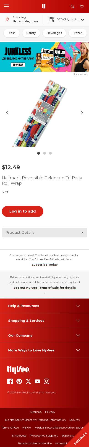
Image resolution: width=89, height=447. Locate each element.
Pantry (31, 33)
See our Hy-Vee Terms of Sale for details (44, 287)
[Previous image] (7, 112)
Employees (19, 435)
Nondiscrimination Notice (35, 443)
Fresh (12, 33)
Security (74, 419)
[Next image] (82, 112)
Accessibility (63, 443)
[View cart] (81, 6)
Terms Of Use (10, 427)
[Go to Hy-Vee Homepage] (45, 6)
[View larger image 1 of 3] (44, 112)
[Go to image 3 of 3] (50, 153)
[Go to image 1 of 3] (39, 153)
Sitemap (36, 411)
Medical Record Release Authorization (59, 427)
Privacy (50, 411)
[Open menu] (6, 6)
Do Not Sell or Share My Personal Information (35, 419)
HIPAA (26, 427)
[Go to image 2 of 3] (44, 153)
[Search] (72, 6)
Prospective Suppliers (44, 435)
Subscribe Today (45, 264)
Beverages (54, 33)
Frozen (78, 33)
